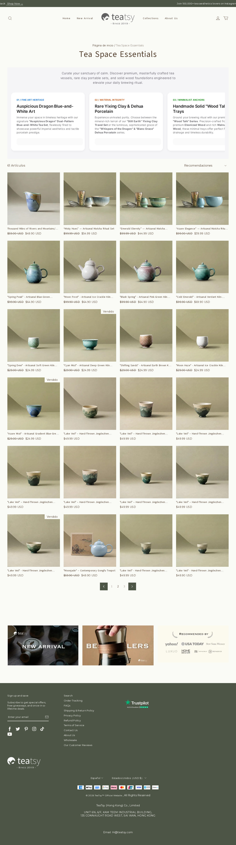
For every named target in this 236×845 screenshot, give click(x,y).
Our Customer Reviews (78, 745)
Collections (150, 18)
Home (67, 18)
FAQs (67, 705)
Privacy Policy (72, 715)
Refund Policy (72, 720)
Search (68, 695)
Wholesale (70, 740)
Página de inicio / (103, 45)
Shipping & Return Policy (79, 710)
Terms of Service (74, 725)
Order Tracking (73, 700)
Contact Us (71, 730)
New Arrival (85, 18)
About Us (171, 18)
